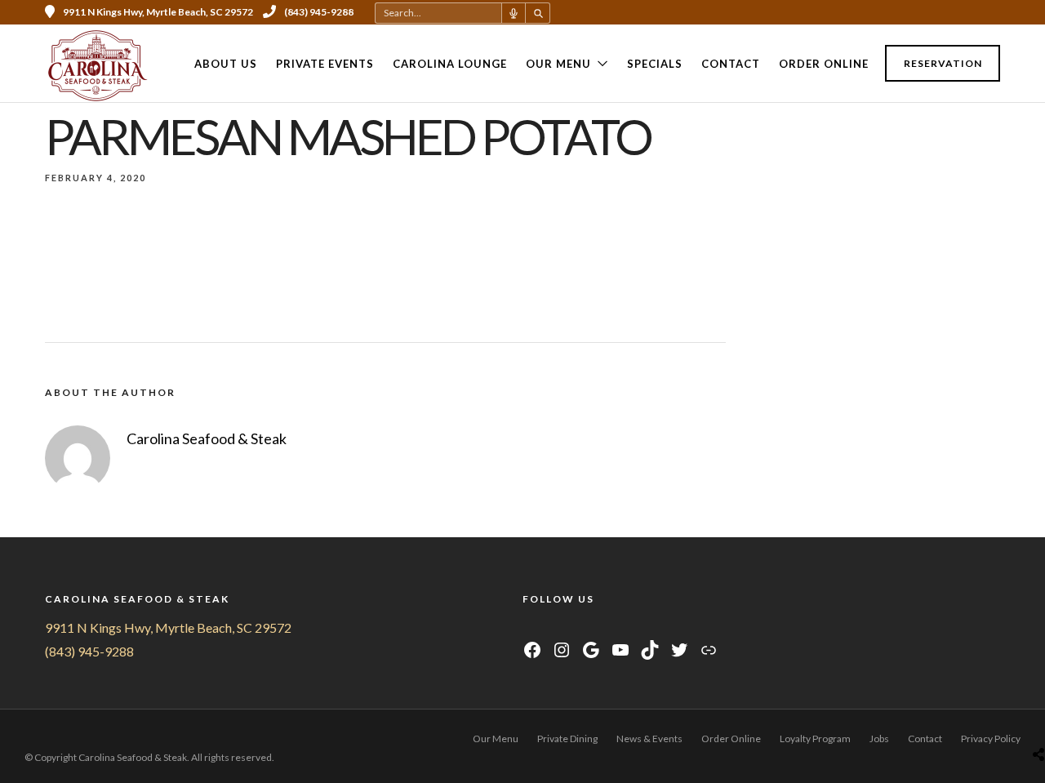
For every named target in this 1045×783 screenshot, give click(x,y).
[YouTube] (571, 627)
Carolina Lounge (450, 63)
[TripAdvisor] (591, 627)
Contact (730, 63)
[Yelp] (994, 12)
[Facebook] (530, 627)
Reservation (943, 63)
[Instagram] (950, 12)
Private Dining (567, 738)
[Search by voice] (513, 13)
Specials (655, 63)
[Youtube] (928, 12)
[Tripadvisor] (972, 12)
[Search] (538, 13)
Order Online (824, 63)
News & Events (649, 738)
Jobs (879, 738)
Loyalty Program (815, 738)
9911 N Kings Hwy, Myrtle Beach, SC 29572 (168, 627)
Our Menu (558, 63)
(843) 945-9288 (319, 12)
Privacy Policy (991, 738)
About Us (225, 63)
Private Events (325, 63)
